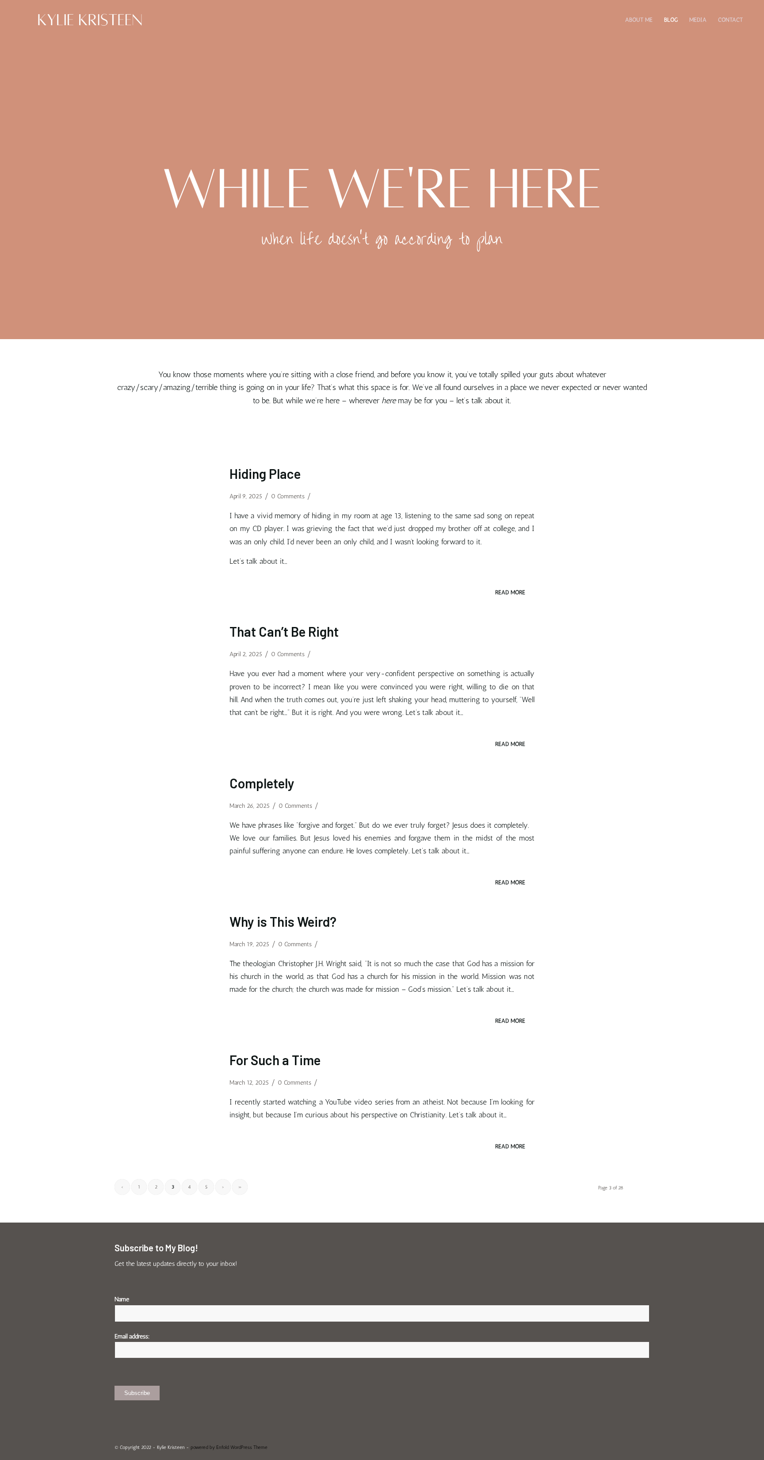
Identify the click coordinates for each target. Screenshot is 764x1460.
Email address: (132, 1336)
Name (122, 1299)
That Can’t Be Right (284, 631)
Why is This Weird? (282, 921)
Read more (510, 592)
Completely (261, 783)
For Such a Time (275, 1060)
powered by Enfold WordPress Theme (229, 1447)
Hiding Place (265, 474)
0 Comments (288, 496)
